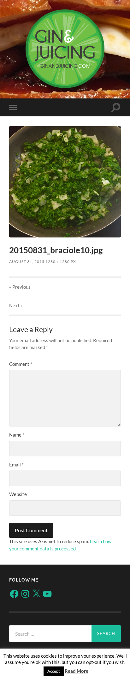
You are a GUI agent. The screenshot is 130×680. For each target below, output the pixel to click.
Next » (16, 305)
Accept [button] (53, 671)
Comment (20, 364)
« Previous (20, 287)
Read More (76, 671)
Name (16, 435)
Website (18, 494)
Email (16, 464)
